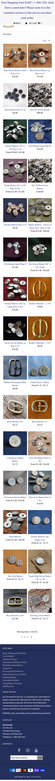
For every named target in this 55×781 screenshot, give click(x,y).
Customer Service (10, 659)
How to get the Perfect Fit (13, 671)
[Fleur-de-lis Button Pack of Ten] (40, 483)
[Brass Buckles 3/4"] (15, 407)
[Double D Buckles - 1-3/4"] (40, 289)
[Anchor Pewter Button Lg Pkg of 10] (15, 328)
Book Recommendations (13, 665)
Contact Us (7, 668)
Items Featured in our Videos (14, 674)
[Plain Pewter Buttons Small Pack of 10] (15, 56)
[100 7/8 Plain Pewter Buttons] (40, 171)
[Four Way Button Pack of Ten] (40, 443)
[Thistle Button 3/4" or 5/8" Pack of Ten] (15, 171)
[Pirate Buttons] (15, 522)
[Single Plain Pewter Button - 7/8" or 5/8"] (40, 561)
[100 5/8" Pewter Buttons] (40, 95)
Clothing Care (8, 686)
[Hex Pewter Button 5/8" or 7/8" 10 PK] (40, 249)
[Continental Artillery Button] (15, 443)
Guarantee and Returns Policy (15, 662)
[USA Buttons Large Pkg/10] (40, 131)
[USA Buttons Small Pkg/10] (15, 249)
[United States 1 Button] (40, 368)
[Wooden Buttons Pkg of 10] (15, 210)
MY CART (35, 23)
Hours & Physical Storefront (14, 653)
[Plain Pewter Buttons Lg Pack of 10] (40, 56)
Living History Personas (12, 683)
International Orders (11, 680)
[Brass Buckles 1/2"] (40, 407)
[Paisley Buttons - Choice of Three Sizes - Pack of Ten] (40, 210)
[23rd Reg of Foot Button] (40, 601)
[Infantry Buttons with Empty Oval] (40, 522)
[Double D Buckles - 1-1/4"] (40, 328)
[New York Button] (15, 561)
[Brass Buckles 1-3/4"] (15, 601)
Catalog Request (9, 677)
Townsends (36, 777)
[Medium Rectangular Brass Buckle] (15, 368)
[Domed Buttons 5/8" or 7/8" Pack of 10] (15, 131)
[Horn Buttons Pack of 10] (15, 95)
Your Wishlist (8, 656)
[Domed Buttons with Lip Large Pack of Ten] (15, 289)
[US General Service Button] (15, 483)
